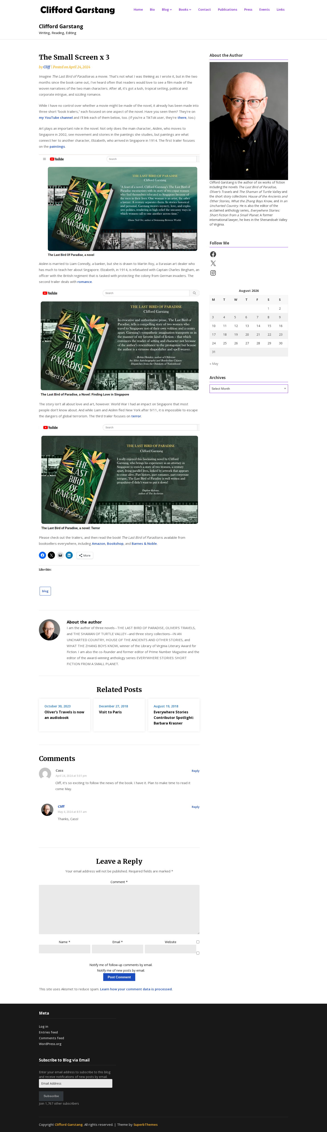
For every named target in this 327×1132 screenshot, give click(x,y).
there (182, 117)
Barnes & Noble (144, 543)
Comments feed (51, 1038)
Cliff (46, 67)
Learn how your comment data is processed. (136, 989)
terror (136, 416)
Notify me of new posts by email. (121, 970)
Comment (119, 882)
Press (248, 9)
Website (170, 942)
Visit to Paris (110, 712)
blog (45, 591)
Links (281, 9)
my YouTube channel (56, 117)
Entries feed (48, 1032)
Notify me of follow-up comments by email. (120, 965)
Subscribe (51, 1096)
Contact (204, 9)
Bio (152, 9)
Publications (227, 9)
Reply (196, 771)
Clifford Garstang (61, 26)
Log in (43, 1026)
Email (117, 942)
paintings (57, 146)
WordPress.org (50, 1044)
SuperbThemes (145, 1124)
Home (138, 9)
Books (183, 9)
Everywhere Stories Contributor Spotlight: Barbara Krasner (174, 718)
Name (64, 942)
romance (84, 281)
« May (214, 363)
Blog (165, 9)
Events (264, 9)
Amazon (98, 543)
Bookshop (115, 543)
